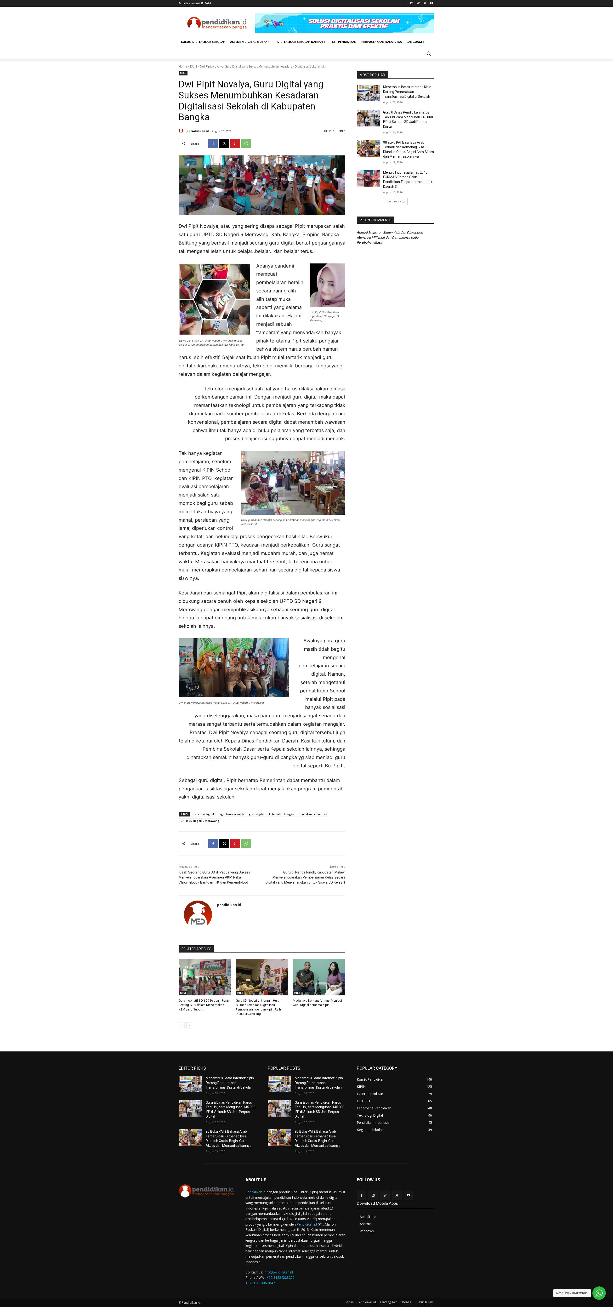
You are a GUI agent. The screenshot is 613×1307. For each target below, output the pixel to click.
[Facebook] (405, 3)
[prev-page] (182, 1025)
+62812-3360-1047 (260, 1283)
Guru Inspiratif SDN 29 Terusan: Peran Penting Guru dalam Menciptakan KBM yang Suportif (204, 1005)
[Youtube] (431, 3)
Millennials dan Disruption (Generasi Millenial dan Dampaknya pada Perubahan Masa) (390, 237)
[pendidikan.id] (182, 131)
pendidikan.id (199, 131)
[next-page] (189, 1025)
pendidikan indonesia (313, 814)
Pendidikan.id (255, 1192)
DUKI (193, 66)
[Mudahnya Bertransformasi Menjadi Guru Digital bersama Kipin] (319, 977)
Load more (394, 201)
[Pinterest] (235, 143)
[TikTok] (418, 3)
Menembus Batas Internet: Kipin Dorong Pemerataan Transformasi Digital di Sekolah (407, 91)
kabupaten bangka (281, 814)
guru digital (256, 814)
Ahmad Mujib (367, 232)
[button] (428, 53)
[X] (425, 3)
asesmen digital (203, 814)
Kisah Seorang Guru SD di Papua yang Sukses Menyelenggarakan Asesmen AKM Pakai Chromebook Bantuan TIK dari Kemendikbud (214, 877)
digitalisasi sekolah (231, 814)
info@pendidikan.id (278, 1272)
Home (183, 66)
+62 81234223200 (281, 1277)
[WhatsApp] (246, 143)
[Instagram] (411, 3)
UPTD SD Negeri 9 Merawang (200, 820)
